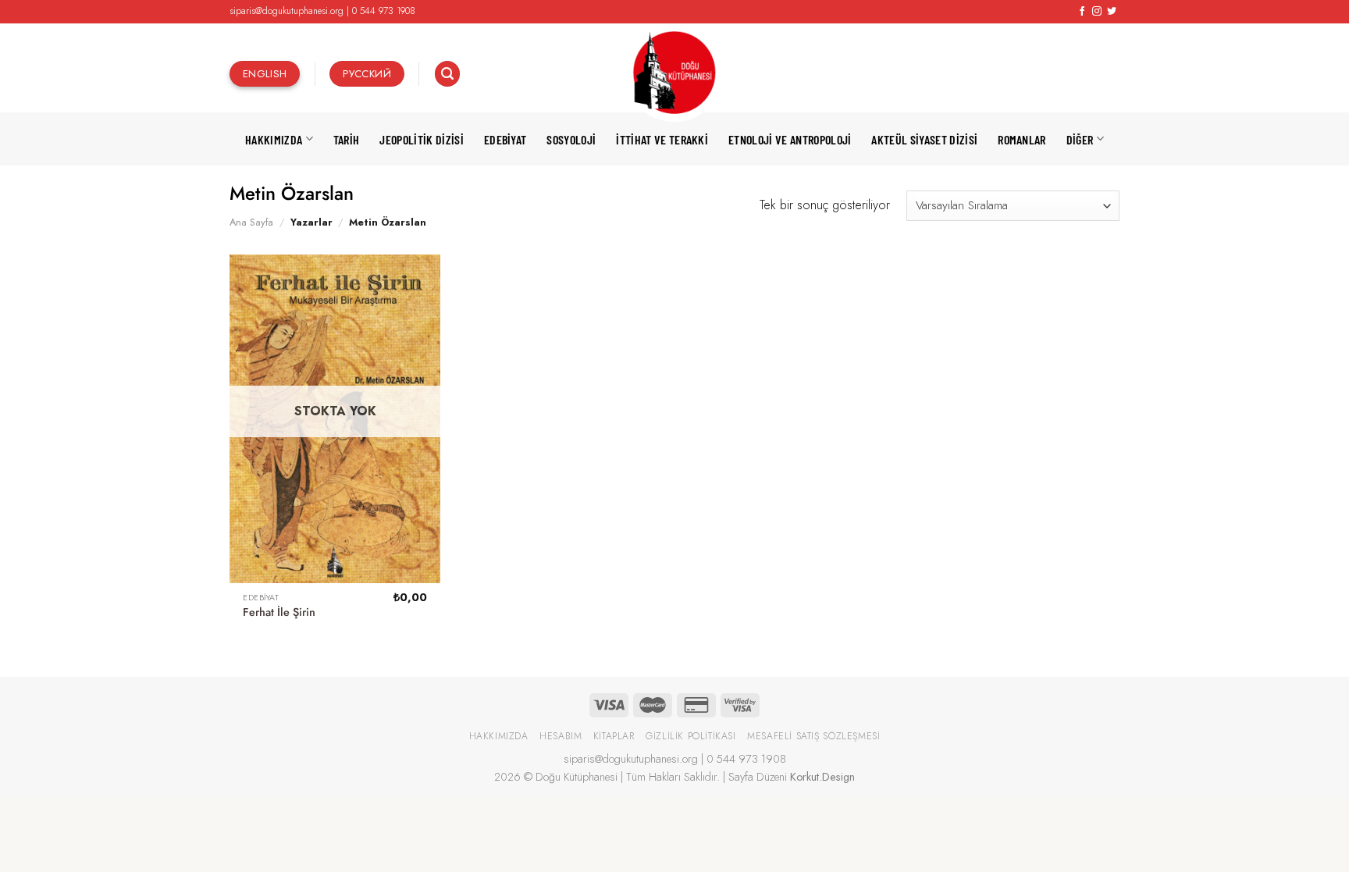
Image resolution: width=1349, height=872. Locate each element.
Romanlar (1022, 139)
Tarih (346, 139)
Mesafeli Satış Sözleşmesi (813, 736)
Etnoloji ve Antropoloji (789, 139)
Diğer (1080, 139)
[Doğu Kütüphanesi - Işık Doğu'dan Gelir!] (674, 73)
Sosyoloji (571, 139)
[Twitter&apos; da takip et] (1111, 11)
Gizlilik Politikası (691, 736)
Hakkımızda (273, 139)
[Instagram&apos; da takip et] (1097, 11)
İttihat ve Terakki (662, 139)
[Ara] (447, 74)
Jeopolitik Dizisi (421, 139)
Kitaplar (614, 736)
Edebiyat (505, 139)
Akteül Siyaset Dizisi (924, 139)
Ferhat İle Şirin (279, 612)
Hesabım (560, 736)
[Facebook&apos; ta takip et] (1082, 11)
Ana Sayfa (251, 222)
